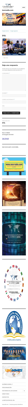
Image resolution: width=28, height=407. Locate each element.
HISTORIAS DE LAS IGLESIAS (9, 390)
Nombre (4, 93)
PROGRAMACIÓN (6, 387)
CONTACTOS (5, 397)
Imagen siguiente (14, 30)
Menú (23, 7)
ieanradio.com (7, 10)
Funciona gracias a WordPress (16, 404)
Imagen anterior (5, 30)
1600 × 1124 (6, 57)
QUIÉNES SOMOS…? (7, 384)
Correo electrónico (8, 99)
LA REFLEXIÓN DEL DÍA (8, 400)
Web (3, 105)
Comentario (6, 73)
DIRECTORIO (5, 394)
